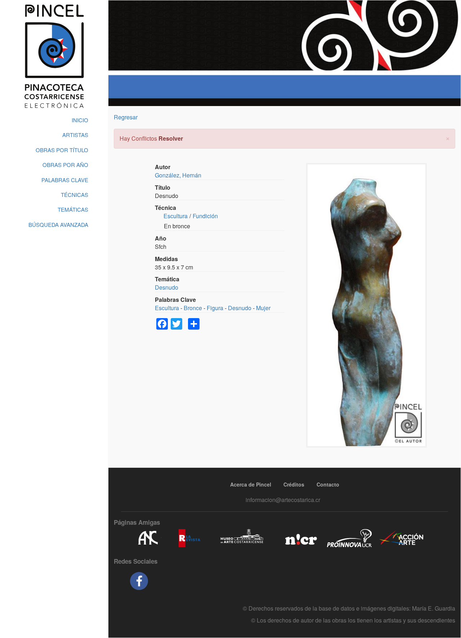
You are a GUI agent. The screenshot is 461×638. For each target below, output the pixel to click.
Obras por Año (65, 164)
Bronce (193, 308)
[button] (448, 137)
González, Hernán (178, 175)
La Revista (189, 538)
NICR (300, 538)
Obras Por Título (62, 150)
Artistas (75, 134)
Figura (215, 308)
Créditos (293, 484)
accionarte (401, 538)
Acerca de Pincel (250, 484)
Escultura (176, 216)
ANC (148, 538)
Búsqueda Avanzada (58, 224)
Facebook (139, 581)
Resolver (170, 138)
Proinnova (349, 538)
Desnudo (166, 287)
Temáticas (73, 209)
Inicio (80, 120)
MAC (242, 538)
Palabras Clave (64, 180)
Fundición (205, 216)
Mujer (263, 308)
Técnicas (74, 194)
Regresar (126, 117)
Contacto (328, 484)
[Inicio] (54, 56)
